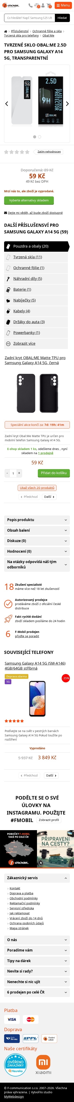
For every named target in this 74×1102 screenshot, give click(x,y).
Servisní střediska (22, 908)
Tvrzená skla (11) (27, 256)
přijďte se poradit (27, 636)
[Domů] (5, 31)
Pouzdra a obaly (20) (30, 246)
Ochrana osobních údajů (27, 923)
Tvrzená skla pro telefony (21, 35)
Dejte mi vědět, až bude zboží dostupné (35, 213)
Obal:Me (48, 35)
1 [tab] (34, 136)
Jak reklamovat (20, 913)
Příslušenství (20, 31)
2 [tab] (39, 136)
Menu (65, 5)
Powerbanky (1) (26, 332)
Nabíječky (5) (24, 300)
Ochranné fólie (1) (28, 267)
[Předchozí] (6, 103)
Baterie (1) (22, 289)
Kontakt (15, 888)
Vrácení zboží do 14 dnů (26, 918)
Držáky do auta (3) (29, 321)
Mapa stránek (19, 928)
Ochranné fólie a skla (47, 31)
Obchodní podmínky (24, 898)
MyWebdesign (14, 1096)
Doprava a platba (21, 893)
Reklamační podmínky (25, 903)
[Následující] (67, 103)
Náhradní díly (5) (27, 278)
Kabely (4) (21, 310)
